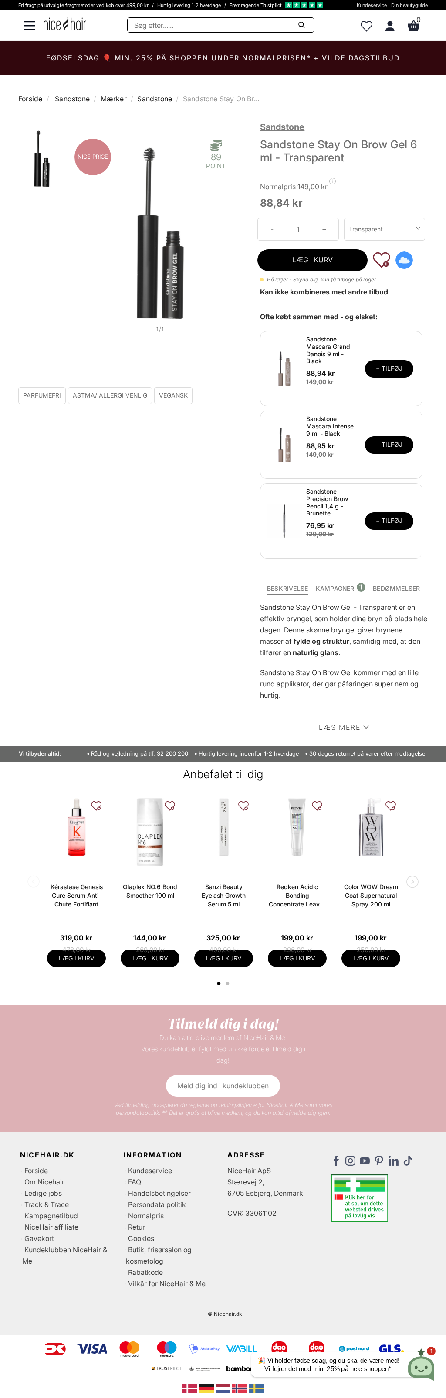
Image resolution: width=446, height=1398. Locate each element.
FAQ (134, 1181)
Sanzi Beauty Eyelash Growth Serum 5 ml (224, 895)
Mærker (114, 98)
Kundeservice (372, 5)
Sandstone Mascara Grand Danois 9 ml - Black (328, 350)
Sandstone (72, 98)
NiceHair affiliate (51, 1227)
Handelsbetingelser (159, 1193)
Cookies (141, 1238)
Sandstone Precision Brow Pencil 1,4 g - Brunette (327, 502)
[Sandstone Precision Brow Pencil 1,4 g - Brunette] (284, 520)
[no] (240, 1387)
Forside (30, 98)
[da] (190, 1387)
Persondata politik (157, 1204)
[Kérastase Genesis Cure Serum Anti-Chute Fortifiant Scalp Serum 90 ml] (76, 827)
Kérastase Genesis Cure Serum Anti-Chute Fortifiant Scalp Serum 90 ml (77, 896)
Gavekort (39, 1238)
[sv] (256, 1387)
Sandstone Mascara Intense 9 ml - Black (330, 426)
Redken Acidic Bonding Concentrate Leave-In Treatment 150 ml (297, 896)
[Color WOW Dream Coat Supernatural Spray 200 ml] (370, 827)
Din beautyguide (409, 5)
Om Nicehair (44, 1181)
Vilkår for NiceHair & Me (167, 1283)
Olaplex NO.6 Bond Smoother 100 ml (150, 891)
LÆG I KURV (312, 259)
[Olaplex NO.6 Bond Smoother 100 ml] (150, 832)
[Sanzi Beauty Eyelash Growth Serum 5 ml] (223, 827)
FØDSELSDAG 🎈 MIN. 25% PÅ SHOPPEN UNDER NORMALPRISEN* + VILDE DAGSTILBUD (223, 58)
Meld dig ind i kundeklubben (223, 1085)
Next (410, 883)
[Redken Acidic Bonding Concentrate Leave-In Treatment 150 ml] (297, 827)
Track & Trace (46, 1204)
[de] (207, 1387)
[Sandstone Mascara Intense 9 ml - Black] (284, 444)
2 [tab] (228, 983)
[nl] (224, 1387)
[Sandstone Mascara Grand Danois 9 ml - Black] (284, 368)
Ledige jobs (43, 1193)
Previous (35, 883)
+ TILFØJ (389, 368)
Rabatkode (145, 1272)
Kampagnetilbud (51, 1215)
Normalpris (146, 1215)
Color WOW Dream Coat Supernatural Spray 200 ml (371, 895)
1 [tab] (219, 983)
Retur (136, 1227)
